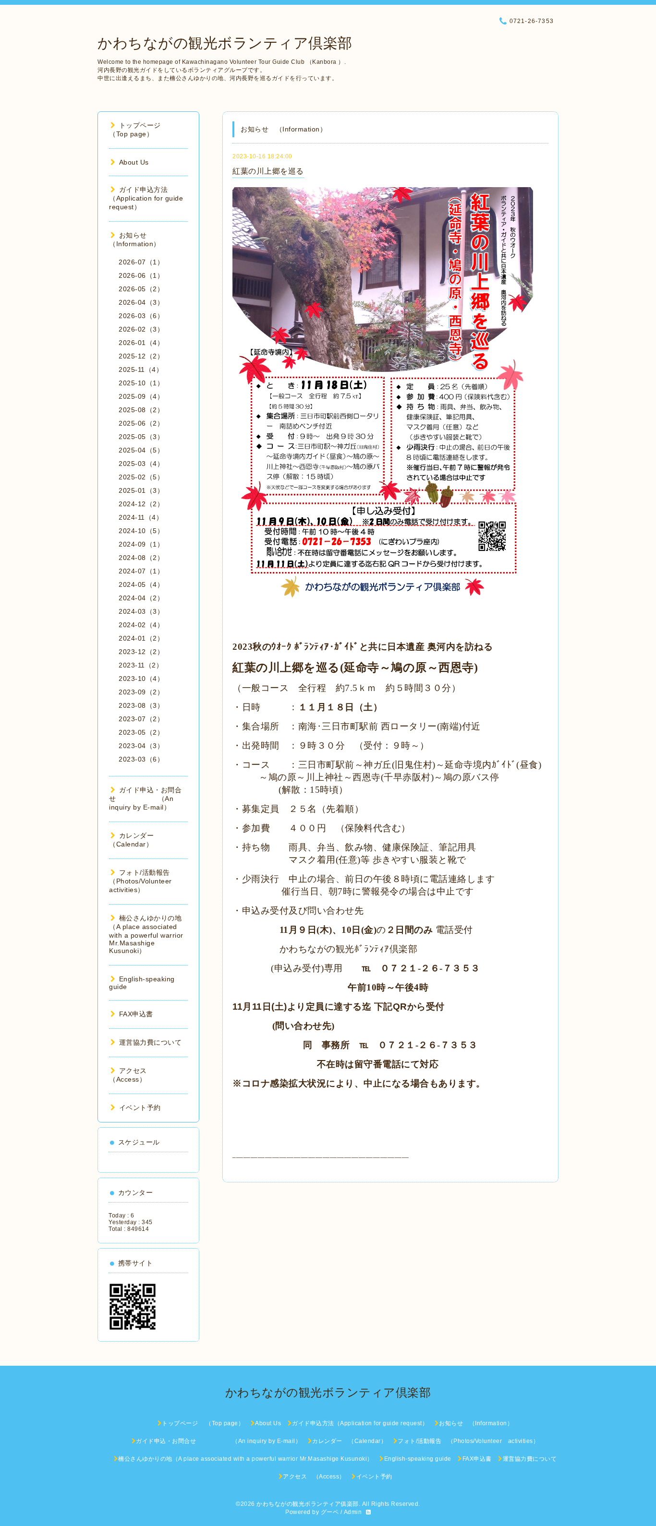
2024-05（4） (141, 584)
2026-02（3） (141, 329)
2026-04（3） (141, 302)
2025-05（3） (141, 437)
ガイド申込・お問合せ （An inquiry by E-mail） (145, 798)
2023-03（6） (141, 759)
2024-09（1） (141, 544)
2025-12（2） (141, 356)
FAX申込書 (136, 1014)
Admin (353, 1512)
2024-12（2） (141, 504)
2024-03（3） (141, 611)
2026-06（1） (141, 275)
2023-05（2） (141, 732)
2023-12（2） (141, 652)
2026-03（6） (141, 316)
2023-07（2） (141, 719)
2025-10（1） (141, 383)
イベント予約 (140, 1107)
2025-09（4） (141, 396)
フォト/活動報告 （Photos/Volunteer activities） (144, 881)
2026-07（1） (141, 262)
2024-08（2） (141, 557)
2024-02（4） (141, 625)
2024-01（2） (141, 638)
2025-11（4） (141, 369)
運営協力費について (150, 1042)
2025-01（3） (141, 490)
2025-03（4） (141, 463)
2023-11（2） (141, 665)
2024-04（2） (141, 598)
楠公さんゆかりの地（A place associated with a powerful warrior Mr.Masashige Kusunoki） (146, 934)
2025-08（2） (141, 410)
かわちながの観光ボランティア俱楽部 (307, 1504)
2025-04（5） (141, 450)
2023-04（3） (141, 746)
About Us (134, 162)
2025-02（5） (141, 477)
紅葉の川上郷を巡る (268, 171)
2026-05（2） (141, 289)
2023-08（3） (141, 705)
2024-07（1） (141, 571)
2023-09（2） (141, 692)
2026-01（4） (141, 342)
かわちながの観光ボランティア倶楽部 (224, 43)
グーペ (330, 1512)
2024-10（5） (141, 531)
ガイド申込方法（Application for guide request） (146, 198)
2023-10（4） (141, 678)
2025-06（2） (141, 423)
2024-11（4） (141, 517)
